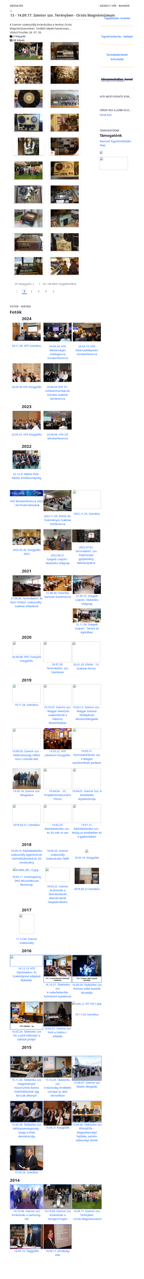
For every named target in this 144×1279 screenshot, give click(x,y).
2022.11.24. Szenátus (87, 513)
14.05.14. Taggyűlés (26, 1251)
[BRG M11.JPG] (28, 266)
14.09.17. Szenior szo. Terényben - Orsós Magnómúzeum (87, 1215)
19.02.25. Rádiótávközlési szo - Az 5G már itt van (57, 828)
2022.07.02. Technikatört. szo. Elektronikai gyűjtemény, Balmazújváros (86, 555)
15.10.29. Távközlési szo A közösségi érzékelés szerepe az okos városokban (57, 1087)
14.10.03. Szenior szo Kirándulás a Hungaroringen (57, 1215)
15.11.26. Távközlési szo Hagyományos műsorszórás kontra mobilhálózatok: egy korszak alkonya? (26, 1087)
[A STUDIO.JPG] (64, 146)
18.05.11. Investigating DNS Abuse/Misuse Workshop (26, 880)
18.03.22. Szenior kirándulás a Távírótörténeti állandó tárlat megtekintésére (57, 894)
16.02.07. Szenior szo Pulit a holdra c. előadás (57, 1032)
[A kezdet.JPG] (64, 123)
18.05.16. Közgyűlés (86, 857)
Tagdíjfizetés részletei (117, 18)
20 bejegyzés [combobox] (23, 284)
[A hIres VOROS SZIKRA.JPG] (28, 123)
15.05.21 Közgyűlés (58, 1127)
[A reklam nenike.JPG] (28, 146)
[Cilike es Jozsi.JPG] (64, 266)
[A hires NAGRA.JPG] (64, 99)
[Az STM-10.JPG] (64, 218)
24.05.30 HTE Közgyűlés (26, 387)
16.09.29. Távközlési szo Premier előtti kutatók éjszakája (87, 988)
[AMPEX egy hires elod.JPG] (64, 194)
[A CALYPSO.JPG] (64, 51)
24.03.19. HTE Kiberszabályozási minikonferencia (87, 350)
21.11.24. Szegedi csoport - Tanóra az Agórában (87, 628)
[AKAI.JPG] (28, 194)
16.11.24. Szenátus (87, 1014)
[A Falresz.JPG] (64, 75)
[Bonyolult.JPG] (64, 242)
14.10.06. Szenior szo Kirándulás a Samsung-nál (26, 1215)
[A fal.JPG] (28, 75)
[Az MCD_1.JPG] (28, 218)
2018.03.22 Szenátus (87, 889)
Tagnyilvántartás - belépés (117, 36)
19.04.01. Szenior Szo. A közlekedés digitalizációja (87, 795)
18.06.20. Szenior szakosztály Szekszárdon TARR (57, 854)
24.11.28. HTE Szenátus (26, 345)
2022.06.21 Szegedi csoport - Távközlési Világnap (57, 559)
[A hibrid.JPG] (28, 99)
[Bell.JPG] (28, 242)
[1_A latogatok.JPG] (28, 51)
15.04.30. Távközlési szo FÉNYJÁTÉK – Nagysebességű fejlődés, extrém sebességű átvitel (87, 1132)
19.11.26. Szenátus (26, 705)
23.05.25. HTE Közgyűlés (26, 434)
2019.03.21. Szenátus (26, 825)
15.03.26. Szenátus (26, 1172)
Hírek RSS (106, 115)
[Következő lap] (53, 291)
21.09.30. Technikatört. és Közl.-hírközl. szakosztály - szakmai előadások (26, 602)
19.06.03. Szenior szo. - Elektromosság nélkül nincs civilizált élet (26, 755)
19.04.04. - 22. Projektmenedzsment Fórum (57, 795)
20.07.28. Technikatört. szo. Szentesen (58, 668)
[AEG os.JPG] (64, 170)
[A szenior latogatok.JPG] (28, 170)
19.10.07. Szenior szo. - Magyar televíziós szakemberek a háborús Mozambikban (57, 715)
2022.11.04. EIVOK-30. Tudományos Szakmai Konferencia (57, 520)
